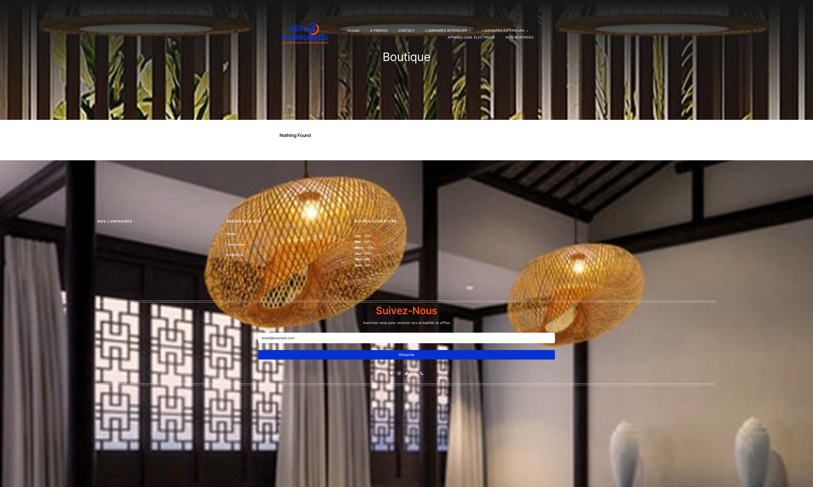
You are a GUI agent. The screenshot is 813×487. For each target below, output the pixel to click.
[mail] (414, 373)
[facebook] (391, 373)
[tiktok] (406, 373)
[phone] (421, 373)
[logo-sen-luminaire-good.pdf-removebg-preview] (305, 16)
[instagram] (399, 373)
